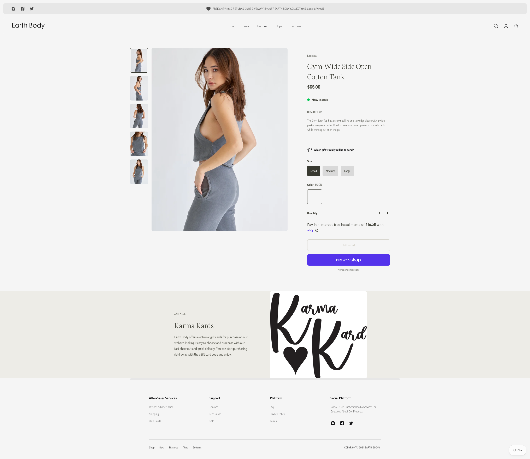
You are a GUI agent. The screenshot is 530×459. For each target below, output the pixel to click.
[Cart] (516, 26)
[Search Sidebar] (496, 26)
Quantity (312, 213)
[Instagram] (13, 8)
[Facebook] (22, 8)
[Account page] (506, 26)
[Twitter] (31, 8)
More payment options (348, 269)
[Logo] (28, 26)
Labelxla (312, 55)
